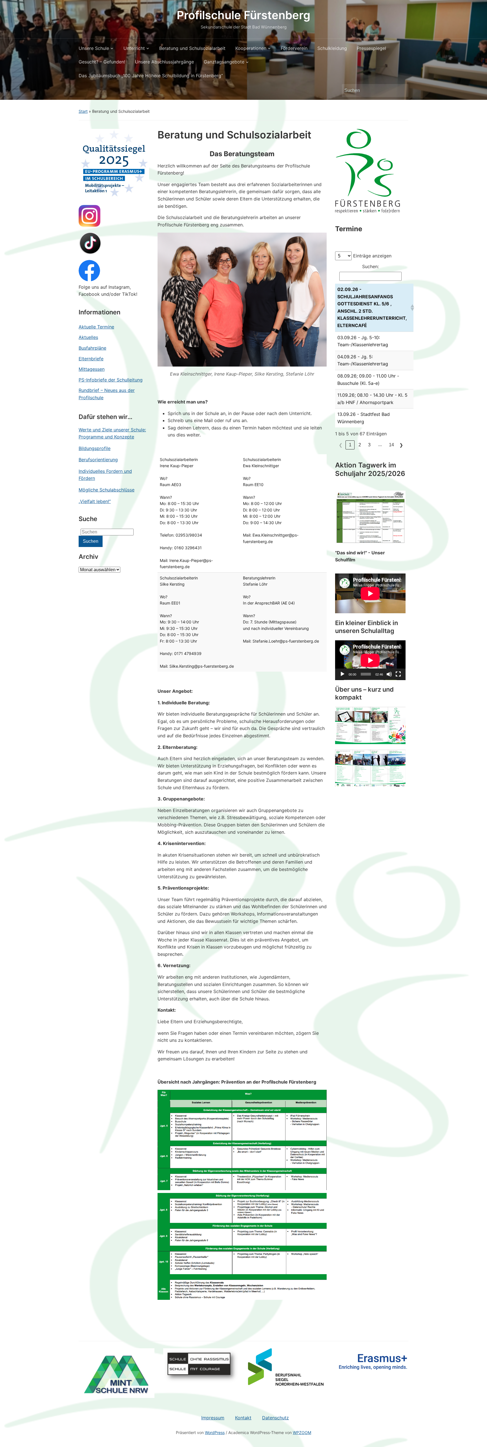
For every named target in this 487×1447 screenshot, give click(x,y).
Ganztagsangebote (224, 62)
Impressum (212, 1417)
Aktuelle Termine (96, 327)
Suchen (401, 90)
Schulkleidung (332, 48)
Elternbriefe (91, 358)
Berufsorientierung (98, 459)
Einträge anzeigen (372, 256)
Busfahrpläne (92, 348)
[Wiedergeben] (342, 674)
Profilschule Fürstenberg (243, 15)
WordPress (215, 1432)
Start (83, 111)
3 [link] (369, 444)
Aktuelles (88, 337)
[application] (370, 660)
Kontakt (243, 1417)
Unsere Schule (94, 48)
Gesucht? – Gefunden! (102, 62)
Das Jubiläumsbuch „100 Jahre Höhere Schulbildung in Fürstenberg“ (151, 75)
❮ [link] (340, 445)
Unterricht (134, 48)
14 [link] (391, 444)
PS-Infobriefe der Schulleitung (111, 380)
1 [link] (350, 444)
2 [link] (359, 444)
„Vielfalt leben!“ (95, 501)
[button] (410, 307)
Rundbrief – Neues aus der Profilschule (107, 393)
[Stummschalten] (389, 674)
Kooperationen (250, 48)
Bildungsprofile (94, 448)
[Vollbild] (398, 674)
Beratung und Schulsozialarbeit (192, 48)
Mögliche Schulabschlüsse (106, 490)
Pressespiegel (371, 48)
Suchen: (370, 266)
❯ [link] (401, 445)
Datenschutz (275, 1417)
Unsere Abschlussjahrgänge (164, 62)
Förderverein (294, 48)
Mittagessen (92, 369)
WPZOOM (302, 1432)
